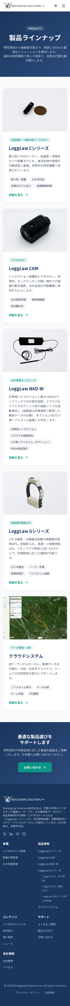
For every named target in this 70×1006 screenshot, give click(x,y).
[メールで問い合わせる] (24, 834)
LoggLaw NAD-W (48, 864)
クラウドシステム (48, 907)
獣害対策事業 (10, 857)
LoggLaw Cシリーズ (49, 851)
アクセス (8, 967)
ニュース (8, 943)
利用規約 (50, 992)
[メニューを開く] (63, 5)
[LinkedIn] (11, 834)
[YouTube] (17, 834)
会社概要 (8, 961)
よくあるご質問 (46, 924)
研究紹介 (8, 930)
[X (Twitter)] (4, 834)
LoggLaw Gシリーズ (49, 870)
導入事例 (8, 937)
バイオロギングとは (14, 924)
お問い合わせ (32, 767)
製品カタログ (45, 930)
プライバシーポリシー (27, 992)
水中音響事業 (10, 864)
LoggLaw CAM (46, 857)
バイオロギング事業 (14, 851)
